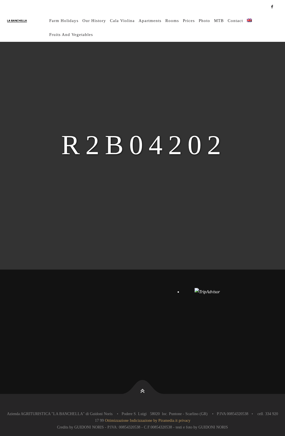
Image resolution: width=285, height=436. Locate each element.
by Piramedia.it (165, 420)
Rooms (172, 20)
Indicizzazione (141, 420)
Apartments (150, 20)
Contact (235, 20)
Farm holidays (63, 20)
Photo (204, 20)
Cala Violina (122, 20)
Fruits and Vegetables (71, 34)
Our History (94, 20)
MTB (219, 20)
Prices (189, 20)
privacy (184, 420)
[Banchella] (27, 21)
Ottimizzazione (117, 420)
